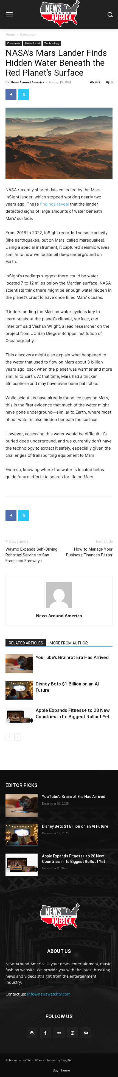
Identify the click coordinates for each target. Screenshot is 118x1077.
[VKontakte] (86, 1032)
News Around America (27, 82)
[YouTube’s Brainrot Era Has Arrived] (19, 663)
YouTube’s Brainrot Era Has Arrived (72, 657)
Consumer (28, 34)
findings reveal (54, 204)
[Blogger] (32, 1032)
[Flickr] (59, 1032)
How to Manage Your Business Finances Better (89, 552)
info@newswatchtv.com (49, 994)
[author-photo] (59, 608)
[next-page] (17, 737)
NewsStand (32, 43)
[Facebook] (10, 94)
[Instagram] (72, 1032)
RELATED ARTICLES (26, 643)
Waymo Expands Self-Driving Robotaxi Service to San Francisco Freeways (31, 555)
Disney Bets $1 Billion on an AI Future (75, 826)
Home (10, 34)
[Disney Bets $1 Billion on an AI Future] (19, 690)
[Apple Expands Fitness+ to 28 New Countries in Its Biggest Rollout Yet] (19, 716)
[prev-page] (8, 737)
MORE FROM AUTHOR (69, 643)
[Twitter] (23, 94)
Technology (51, 43)
